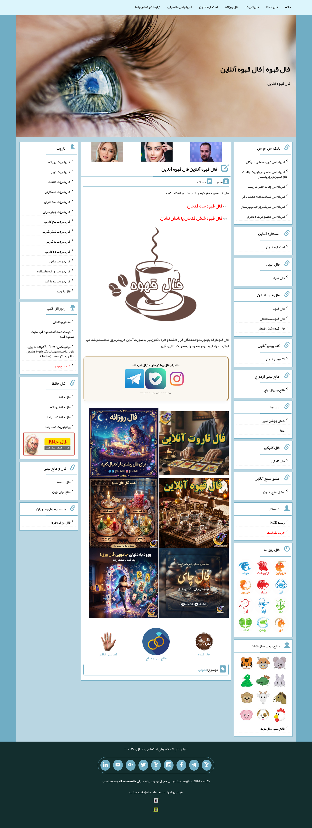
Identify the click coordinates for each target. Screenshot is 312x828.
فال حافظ (272, 6)
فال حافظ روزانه (60, 407)
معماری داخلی (61, 321)
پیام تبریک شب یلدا (57, 426)
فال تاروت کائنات (59, 181)
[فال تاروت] (194, 444)
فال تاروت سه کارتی (57, 201)
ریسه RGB (277, 522)
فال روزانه (231, 6)
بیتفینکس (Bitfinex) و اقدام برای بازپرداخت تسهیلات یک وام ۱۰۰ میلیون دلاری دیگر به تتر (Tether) (50, 351)
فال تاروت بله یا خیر (57, 281)
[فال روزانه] (123, 444)
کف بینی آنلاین (275, 359)
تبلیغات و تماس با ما (147, 6)
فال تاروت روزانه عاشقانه (53, 271)
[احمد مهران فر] (206, 152)
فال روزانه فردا (60, 522)
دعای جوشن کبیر (274, 420)
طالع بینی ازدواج (274, 389)
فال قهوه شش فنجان (271, 328)
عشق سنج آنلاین (274, 491)
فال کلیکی (278, 461)
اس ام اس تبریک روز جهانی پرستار (263, 206)
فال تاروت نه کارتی (58, 241)
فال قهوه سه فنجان (272, 318)
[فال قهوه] (194, 514)
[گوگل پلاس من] (131, 765)
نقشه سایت (137, 792)
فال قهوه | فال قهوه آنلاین (255, 69)
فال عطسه (63, 481)
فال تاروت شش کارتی (56, 231)
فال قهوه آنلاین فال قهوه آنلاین (189, 169)
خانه (288, 6)
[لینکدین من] (105, 765)
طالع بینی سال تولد (272, 728)
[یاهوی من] (207, 765)
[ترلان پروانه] (157, 152)
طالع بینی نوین (61, 491)
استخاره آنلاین (208, 6)
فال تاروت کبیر (60, 171)
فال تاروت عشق (59, 261)
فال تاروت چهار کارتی (56, 211)
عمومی (202, 669)
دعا (282, 430)
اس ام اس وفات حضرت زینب (266, 186)
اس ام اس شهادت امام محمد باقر (263, 196)
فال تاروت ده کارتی (57, 251)
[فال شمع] (123, 514)
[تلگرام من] (194, 765)
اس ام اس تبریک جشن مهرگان (265, 161)
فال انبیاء (279, 277)
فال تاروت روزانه (59, 161)
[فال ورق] (123, 583)
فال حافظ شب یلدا (58, 416)
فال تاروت (252, 6)
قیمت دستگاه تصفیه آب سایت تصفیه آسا (52, 334)
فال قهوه (279, 308)
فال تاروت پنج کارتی (57, 221)
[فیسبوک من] (181, 765)
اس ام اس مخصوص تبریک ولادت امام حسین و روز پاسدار (265, 174)
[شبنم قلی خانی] (107, 152)
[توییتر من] (143, 765)
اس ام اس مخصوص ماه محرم (266, 216)
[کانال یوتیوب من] (118, 765)
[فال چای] (194, 583)
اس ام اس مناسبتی (179, 6)
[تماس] (156, 765)
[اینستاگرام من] (169, 765)
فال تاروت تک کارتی (57, 191)
